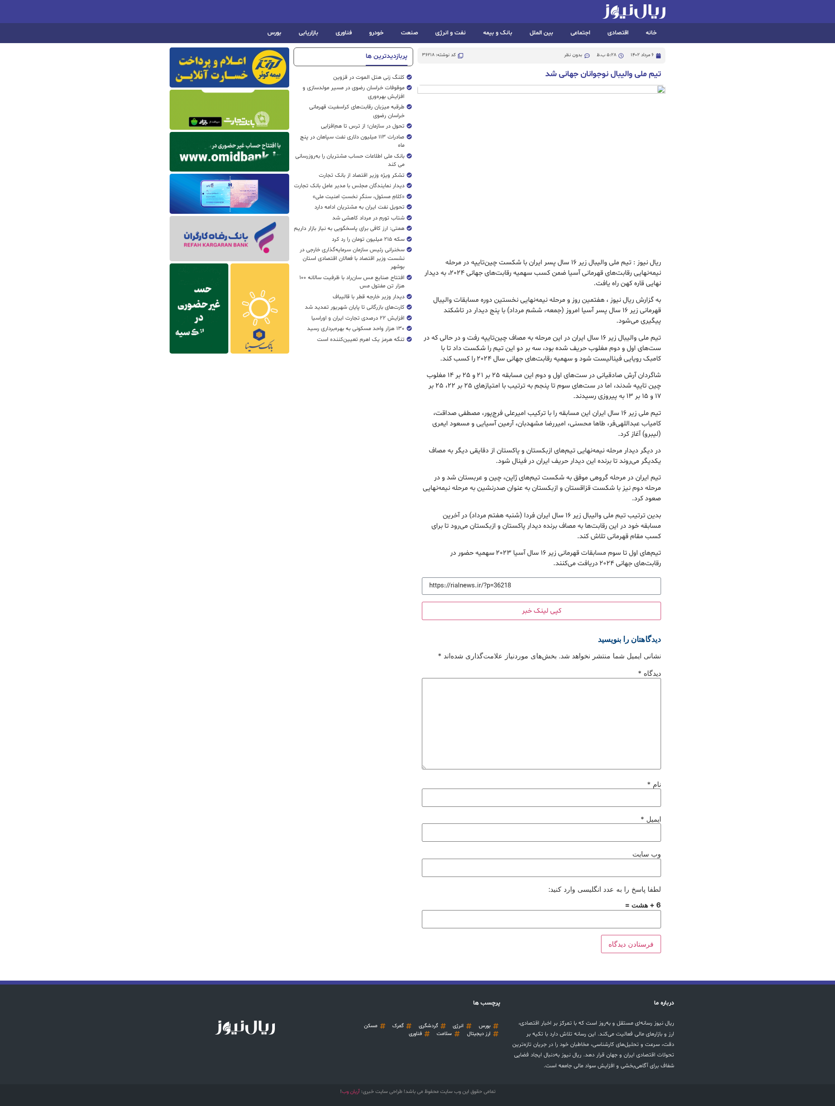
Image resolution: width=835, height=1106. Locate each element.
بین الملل (541, 33)
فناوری (344, 33)
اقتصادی (618, 33)
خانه (651, 33)
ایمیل (651, 819)
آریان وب (351, 1091)
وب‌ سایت (646, 853)
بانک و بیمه (497, 33)
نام (654, 784)
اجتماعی (580, 33)
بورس (274, 33)
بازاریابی (308, 33)
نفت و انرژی (450, 33)
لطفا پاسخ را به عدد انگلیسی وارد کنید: (604, 889)
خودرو (376, 33)
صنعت (409, 33)
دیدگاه (649, 673)
